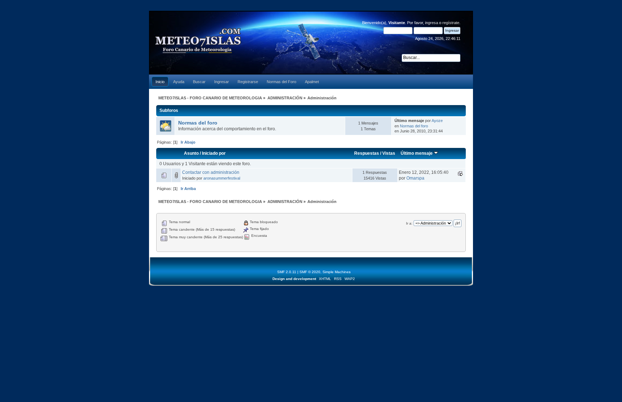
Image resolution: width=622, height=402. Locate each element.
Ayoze (437, 120)
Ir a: (409, 223)
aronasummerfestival (221, 178)
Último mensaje (417, 153)
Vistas (388, 153)
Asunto (191, 153)
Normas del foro (197, 123)
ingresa (431, 23)
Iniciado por (214, 153)
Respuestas (366, 153)
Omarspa (415, 178)
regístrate (450, 23)
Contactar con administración (210, 172)
